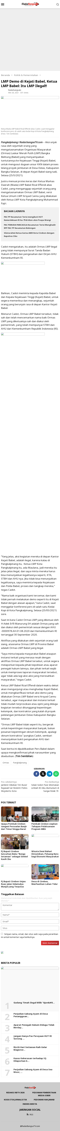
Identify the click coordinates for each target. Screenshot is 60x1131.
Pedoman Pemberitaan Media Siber (44, 1094)
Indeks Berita (30, 1104)
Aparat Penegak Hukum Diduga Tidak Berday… (34, 1026)
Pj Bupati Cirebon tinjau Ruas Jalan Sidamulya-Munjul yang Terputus (13, 884)
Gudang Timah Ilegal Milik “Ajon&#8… (34, 1002)
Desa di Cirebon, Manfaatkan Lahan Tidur (44, 882)
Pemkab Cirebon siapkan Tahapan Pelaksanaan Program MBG (44, 826)
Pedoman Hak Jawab (44, 1099)
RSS (31, 1114)
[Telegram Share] (49, 774)
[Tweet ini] (43, 774)
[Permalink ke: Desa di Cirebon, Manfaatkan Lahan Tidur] (45, 871)
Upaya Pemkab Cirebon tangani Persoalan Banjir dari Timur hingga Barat (14, 826)
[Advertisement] (30, 39)
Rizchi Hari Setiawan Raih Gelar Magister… (30, 1048)
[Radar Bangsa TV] (30, 4)
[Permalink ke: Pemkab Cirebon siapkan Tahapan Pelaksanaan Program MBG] (45, 814)
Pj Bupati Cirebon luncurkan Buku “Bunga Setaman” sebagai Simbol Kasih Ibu (14, 855)
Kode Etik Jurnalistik (15, 1099)
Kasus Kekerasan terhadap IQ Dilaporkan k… (30, 1059)
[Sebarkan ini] (36, 774)
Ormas (6, 762)
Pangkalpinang (20, 762)
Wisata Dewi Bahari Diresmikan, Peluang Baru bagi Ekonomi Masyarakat (45, 854)
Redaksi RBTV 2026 (15, 1092)
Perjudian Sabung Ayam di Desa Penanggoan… (31, 1015)
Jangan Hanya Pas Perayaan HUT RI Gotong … (33, 1037)
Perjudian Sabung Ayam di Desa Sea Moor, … (33, 1070)
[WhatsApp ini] (56, 774)
